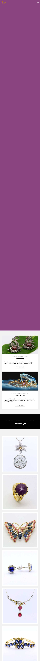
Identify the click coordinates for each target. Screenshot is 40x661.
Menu (38, 2)
